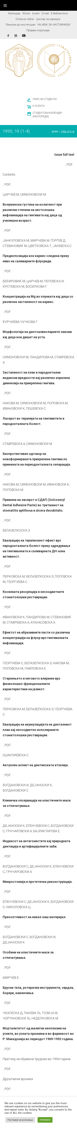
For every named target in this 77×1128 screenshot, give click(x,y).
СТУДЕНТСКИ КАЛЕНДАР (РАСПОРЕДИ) (47, 114)
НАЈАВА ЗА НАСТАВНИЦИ (53, 24)
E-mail (45, 13)
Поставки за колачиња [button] (20, 1120)
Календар (14, 13)
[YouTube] (24, 35)
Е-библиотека (59, 13)
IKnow (26, 13)
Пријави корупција (38, 30)
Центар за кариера (48, 19)
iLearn (36, 13)
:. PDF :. (69, 164)
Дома (55, 131)
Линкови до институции (20, 24)
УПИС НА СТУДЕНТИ (45, 99)
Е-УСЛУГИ (38, 105)
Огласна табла (25, 19)
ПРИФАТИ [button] (45, 1120)
